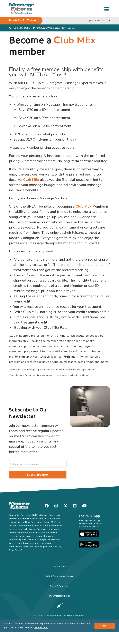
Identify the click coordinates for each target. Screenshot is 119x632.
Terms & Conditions (59, 586)
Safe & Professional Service (59, 576)
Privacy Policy (60, 566)
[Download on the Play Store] (89, 544)
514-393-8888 (21, 28)
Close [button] (105, 625)
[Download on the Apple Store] (89, 533)
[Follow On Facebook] (47, 505)
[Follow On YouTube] (84, 505)
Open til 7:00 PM (97, 20)
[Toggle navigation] (107, 8)
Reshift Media (63, 595)
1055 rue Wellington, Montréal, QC (56, 28)
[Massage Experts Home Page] (21, 8)
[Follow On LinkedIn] (74, 505)
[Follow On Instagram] (56, 505)
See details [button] (41, 627)
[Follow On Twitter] (65, 505)
